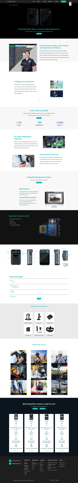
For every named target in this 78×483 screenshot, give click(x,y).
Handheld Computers (26, 466)
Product (38, 1)
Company (56, 1)
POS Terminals (27, 471)
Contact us (63, 1)
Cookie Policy (61, 466)
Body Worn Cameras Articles (52, 468)
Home (34, 1)
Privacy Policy (62, 462)
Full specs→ (16, 450)
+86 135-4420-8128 (16, 460)
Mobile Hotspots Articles (52, 462)
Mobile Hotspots (26, 463)
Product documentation (35, 463)
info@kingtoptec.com (16, 463)
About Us (42, 462)
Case (33, 469)
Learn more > (39, 33)
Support (33, 465)
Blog (33, 467)
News (41, 467)
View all (39, 298)
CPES (25, 474)
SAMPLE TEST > (43, 408)
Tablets (25, 472)
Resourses (50, 1)
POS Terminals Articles (52, 470)
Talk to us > (35, 408)
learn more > (39, 182)
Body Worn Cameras (26, 469)
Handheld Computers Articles (52, 465)
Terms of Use (62, 464)
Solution (44, 1)
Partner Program (41, 465)
